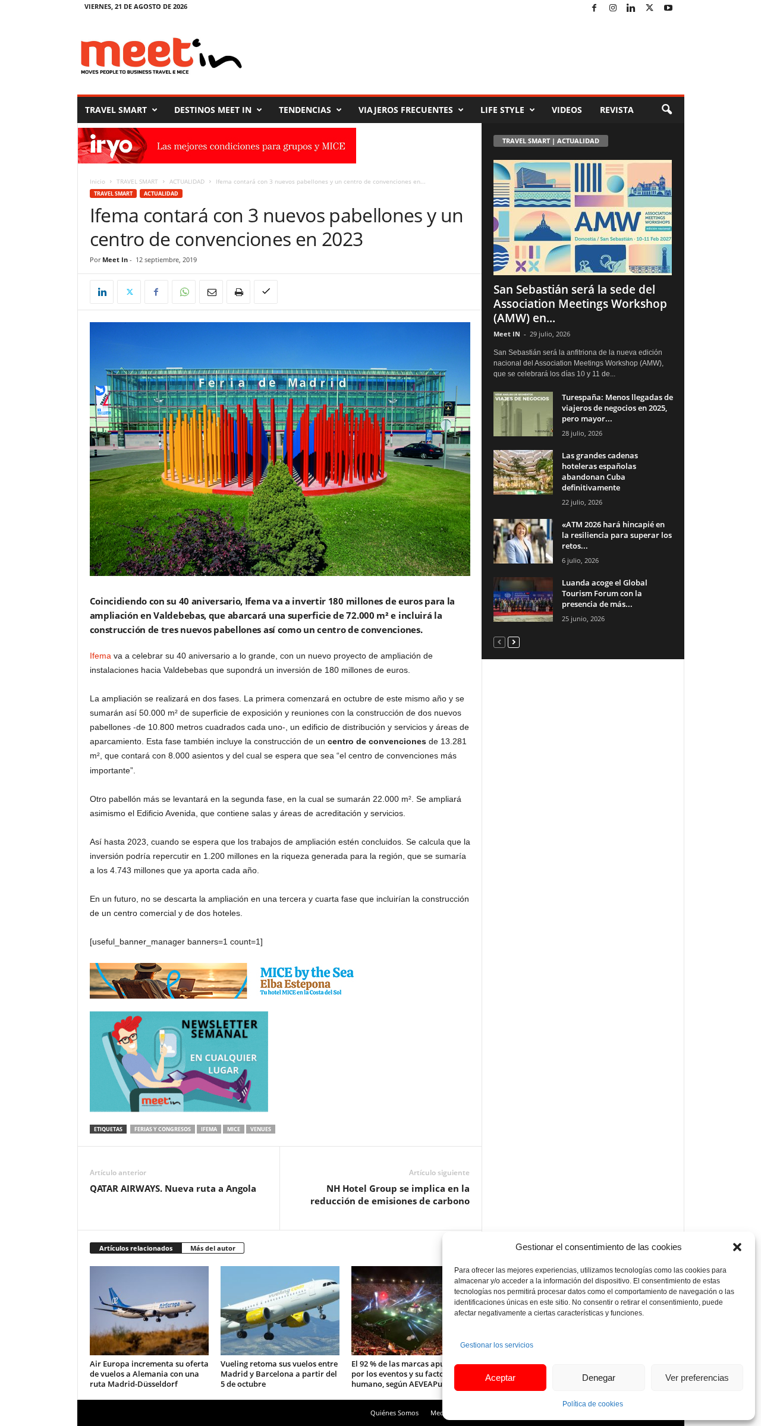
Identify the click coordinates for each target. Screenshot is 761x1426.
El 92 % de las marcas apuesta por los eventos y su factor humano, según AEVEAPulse (405, 1373)
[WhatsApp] (184, 292)
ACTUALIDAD (187, 181)
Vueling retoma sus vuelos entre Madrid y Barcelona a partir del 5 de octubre (279, 1373)
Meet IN (506, 333)
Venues (260, 1129)
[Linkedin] (631, 8)
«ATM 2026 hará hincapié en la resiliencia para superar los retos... (617, 535)
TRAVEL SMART (116, 109)
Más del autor (212, 1248)
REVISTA (617, 109)
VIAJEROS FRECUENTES (406, 109)
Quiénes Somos (394, 1412)
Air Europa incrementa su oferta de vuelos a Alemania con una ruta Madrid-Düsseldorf (149, 1373)
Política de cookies (592, 1404)
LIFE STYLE (502, 109)
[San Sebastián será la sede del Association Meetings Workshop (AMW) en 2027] (583, 217)
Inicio (97, 181)
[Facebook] (594, 8)
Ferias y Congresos (162, 1129)
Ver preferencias (697, 1378)
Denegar (598, 1378)
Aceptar (500, 1378)
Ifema (100, 655)
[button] (737, 1247)
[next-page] (514, 641)
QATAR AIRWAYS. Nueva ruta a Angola (173, 1188)
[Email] (211, 292)
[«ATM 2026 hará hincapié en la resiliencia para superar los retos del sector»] (523, 541)
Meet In (115, 259)
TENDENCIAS (305, 109)
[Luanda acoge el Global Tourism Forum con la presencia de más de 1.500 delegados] (523, 599)
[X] (650, 8)
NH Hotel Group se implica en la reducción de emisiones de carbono (390, 1194)
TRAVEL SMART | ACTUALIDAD (550, 140)
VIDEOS (567, 109)
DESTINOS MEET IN (212, 109)
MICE (233, 1129)
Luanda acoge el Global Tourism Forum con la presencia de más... (604, 593)
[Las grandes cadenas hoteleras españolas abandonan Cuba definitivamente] (523, 472)
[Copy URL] (266, 292)
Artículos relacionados (135, 1248)
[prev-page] (499, 641)
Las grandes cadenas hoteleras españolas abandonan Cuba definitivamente (600, 471)
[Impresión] (238, 292)
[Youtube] (668, 8)
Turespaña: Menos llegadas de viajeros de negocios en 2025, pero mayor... (617, 408)
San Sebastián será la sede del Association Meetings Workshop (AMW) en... (580, 304)
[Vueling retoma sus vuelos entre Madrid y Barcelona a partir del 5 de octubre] (280, 1310)
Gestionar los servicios (496, 1345)
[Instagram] (613, 8)
